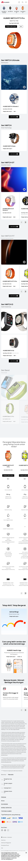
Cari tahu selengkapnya (6, 859)
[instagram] (8, 830)
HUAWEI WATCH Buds (9, 146)
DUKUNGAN (4, 804)
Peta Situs (3, 840)
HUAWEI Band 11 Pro (8, 415)
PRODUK (3, 797)
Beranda (3, 774)
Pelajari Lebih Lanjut (11, 26)
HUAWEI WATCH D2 (8, 350)
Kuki (2, 848)
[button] (19, 2)
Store (2, 800)
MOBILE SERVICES (6, 807)
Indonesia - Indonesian (7, 837)
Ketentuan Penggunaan (6, 842)
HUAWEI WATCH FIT (8, 466)
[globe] (1, 837)
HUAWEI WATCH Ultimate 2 (11, 106)
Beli (21, 26)
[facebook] (2, 830)
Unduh (18, 656)
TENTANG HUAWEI (6, 811)
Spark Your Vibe (14, 21)
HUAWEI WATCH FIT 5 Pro (14, 18)
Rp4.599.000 (24, 214)
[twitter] (5, 830)
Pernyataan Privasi (5, 845)
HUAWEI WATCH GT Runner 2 (8, 209)
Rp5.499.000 (15, 353)
